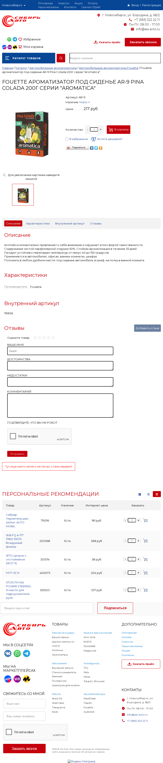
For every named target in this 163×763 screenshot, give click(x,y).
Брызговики (60, 637)
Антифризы (91, 663)
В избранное (78, 139)
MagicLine (90, 650)
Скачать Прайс (91, 7)
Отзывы (95, 223)
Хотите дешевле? (110, 139)
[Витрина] (140, 494)
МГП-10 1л (13, 572)
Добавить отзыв (147, 328)
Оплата (92, 3)
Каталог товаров (27, 58)
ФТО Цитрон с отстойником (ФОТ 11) (16, 559)
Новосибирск (12, 5)
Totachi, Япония (94, 681)
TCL (86, 667)
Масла (56, 694)
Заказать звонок (143, 42)
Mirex (87, 676)
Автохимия (59, 663)
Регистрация (151, 5)
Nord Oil (57, 698)
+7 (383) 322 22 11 (147, 20)
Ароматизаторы (94, 694)
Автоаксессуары (63, 632)
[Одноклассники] (100, 148)
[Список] (157, 494)
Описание (13, 223)
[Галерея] (148, 494)
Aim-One (89, 637)
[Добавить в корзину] (144, 520)
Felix (86, 672)
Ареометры (60, 654)
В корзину (121, 129)
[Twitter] (96, 148)
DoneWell (89, 646)
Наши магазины (48, 7)
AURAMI (89, 711)
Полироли (59, 680)
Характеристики (38, 223)
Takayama (58, 707)
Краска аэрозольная (98, 632)
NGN (55, 711)
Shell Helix (58, 702)
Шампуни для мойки (66, 685)
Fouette (88, 707)
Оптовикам (45, 3)
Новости (63, 3)
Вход (135, 5)
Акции (78, 3)
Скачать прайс (110, 42)
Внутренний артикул (69, 223)
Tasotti (88, 702)
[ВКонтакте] (92, 148)
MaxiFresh (90, 698)
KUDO (88, 641)
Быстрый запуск (63, 667)
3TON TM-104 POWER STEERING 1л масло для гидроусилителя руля (18, 590)
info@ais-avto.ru (148, 29)
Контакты (70, 7)
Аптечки (57, 650)
